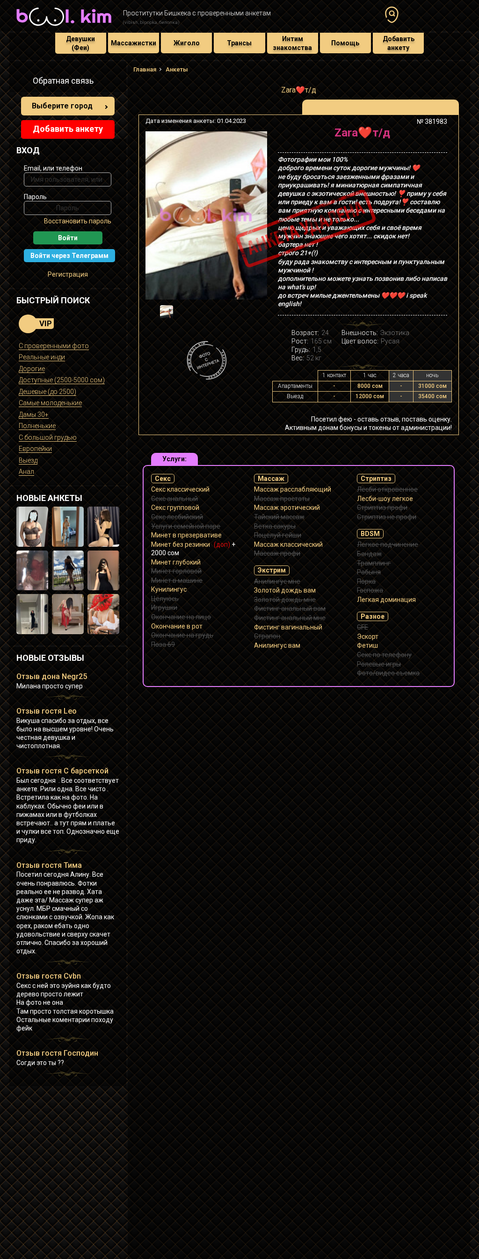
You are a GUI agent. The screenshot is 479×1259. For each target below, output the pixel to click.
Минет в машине (177, 580)
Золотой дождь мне (285, 599)
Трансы (239, 43)
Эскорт (367, 636)
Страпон (267, 636)
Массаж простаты (282, 498)
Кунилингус (169, 589)
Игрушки (164, 607)
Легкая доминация (386, 599)
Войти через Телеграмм (69, 255)
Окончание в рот (177, 626)
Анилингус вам (277, 645)
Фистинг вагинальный (288, 627)
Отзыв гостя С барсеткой (62, 770)
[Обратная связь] (21, 82)
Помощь (345, 43)
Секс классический (180, 489)
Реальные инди (42, 357)
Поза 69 (163, 644)
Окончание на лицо (181, 617)
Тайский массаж (279, 517)
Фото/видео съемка (388, 673)
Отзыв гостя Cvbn (48, 976)
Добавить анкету (398, 43)
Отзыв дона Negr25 (51, 676)
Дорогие (32, 368)
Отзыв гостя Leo (46, 711)
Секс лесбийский (177, 517)
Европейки (35, 448)
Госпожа (370, 590)
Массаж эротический (287, 507)
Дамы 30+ (34, 414)
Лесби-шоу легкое (385, 498)
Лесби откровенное (387, 489)
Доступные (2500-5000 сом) (62, 380)
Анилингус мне (277, 581)
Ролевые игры (379, 664)
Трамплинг (374, 563)
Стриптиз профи (382, 507)
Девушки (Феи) (80, 43)
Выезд (28, 460)
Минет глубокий (176, 562)
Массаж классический (288, 544)
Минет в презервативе (186, 535)
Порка (366, 581)
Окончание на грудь (182, 635)
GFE (362, 627)
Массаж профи (277, 553)
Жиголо (187, 43)
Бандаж (369, 554)
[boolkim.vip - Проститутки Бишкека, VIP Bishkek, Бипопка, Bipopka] (63, 27)
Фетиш (367, 645)
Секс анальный (174, 498)
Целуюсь (165, 598)
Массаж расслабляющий (292, 489)
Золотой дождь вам (285, 590)
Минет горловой (176, 571)
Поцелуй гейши (277, 535)
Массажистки (133, 43)
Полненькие (37, 425)
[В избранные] (437, 136)
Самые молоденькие (50, 403)
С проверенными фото (54, 346)
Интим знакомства (292, 43)
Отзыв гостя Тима (49, 865)
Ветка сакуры (275, 526)
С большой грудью (48, 437)
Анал (26, 471)
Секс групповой (175, 507)
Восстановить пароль (77, 221)
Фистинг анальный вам (290, 608)
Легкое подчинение (387, 544)
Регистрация (68, 274)
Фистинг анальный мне (290, 618)
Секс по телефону (384, 654)
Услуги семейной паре (185, 526)
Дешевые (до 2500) (47, 391)
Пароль (35, 196)
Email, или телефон (53, 168)
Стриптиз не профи (386, 517)
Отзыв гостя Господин (57, 1053)
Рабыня (369, 572)
